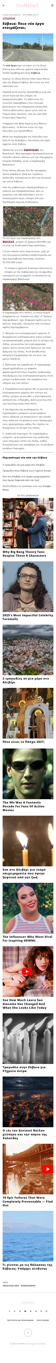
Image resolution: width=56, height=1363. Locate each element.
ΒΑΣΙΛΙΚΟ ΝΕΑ (11, 1286)
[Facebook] (9, 1311)
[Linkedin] (36, 1311)
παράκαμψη (31, 149)
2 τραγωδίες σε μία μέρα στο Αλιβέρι (24, 464)
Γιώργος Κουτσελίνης (11, 15)
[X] (14, 1311)
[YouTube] (25, 1311)
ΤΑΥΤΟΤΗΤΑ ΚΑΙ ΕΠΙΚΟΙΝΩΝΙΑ (20, 1320)
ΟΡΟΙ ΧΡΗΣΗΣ (43, 1320)
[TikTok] (30, 1311)
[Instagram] (20, 1311)
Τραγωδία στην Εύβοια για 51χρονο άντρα (27, 470)
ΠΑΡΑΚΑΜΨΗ (28, 1286)
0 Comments (9, 18)
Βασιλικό (8, 241)
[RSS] (41, 1311)
